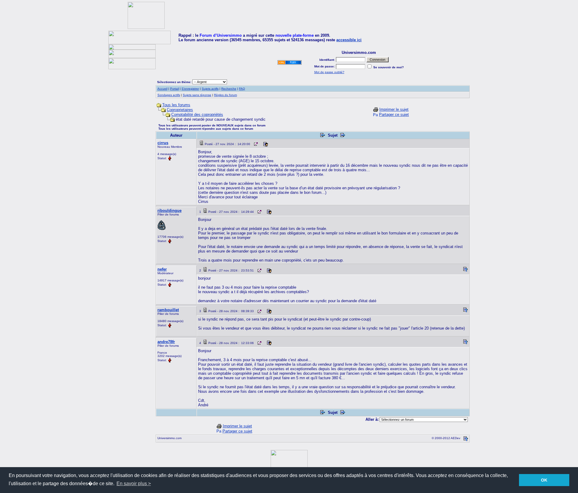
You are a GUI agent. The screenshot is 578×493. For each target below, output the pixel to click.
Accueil (162, 88)
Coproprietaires (180, 109)
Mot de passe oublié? (329, 72)
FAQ (242, 88)
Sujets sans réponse (197, 95)
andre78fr (166, 342)
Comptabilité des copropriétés (197, 114)
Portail (174, 88)
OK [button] (544, 480)
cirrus (162, 143)
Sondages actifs (168, 95)
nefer (162, 269)
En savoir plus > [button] (134, 483)
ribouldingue (169, 210)
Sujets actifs (210, 88)
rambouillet (168, 310)
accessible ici (349, 40)
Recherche (228, 88)
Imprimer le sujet (394, 109)
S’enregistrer (190, 88)
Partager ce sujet (394, 114)
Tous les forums (176, 105)
